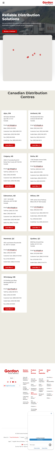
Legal (9, 441)
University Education (25, 402)
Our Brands (33, 397)
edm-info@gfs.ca (12, 207)
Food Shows (40, 385)
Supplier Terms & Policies (18, 441)
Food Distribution (34, 393)
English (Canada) (10, 385)
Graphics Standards (49, 394)
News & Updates (49, 385)
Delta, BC (34, 156)
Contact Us (49, 391)
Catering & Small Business (25, 398)
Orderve (33, 406)
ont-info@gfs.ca (12, 125)
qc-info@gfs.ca (38, 250)
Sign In (11, 378)
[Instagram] (8, 382)
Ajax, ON (7, 113)
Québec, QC (35, 239)
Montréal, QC (9, 239)
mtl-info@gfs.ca (12, 250)
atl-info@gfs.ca (38, 125)
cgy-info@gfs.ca (12, 169)
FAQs (48, 398)
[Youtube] (13, 382)
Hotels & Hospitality (26, 393)
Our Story (49, 377)
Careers (49, 388)
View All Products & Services (34, 380)
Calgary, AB (8, 156)
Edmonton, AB (10, 196)
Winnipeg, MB (9, 277)
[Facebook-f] (10, 382)
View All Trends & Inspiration (41, 380)
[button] (27, 57)
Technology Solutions (34, 409)
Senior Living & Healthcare (26, 388)
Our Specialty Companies (34, 402)
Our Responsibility (49, 380)
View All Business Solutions (25, 379)
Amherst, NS (35, 113)
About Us (6, 437)
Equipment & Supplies (33, 389)
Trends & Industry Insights (41, 390)
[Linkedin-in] (15, 382)
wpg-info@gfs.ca (12, 289)
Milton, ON (34, 196)
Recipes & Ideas (41, 394)
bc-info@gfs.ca (38, 166)
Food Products (33, 385)
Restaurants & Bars (26, 383)
